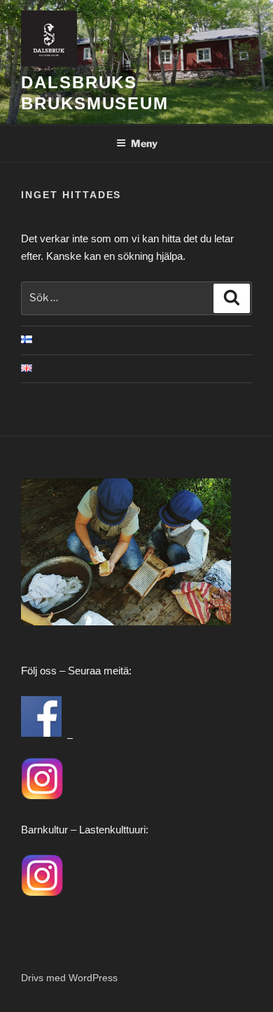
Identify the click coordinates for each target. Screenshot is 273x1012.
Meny (144, 143)
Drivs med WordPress (69, 977)
